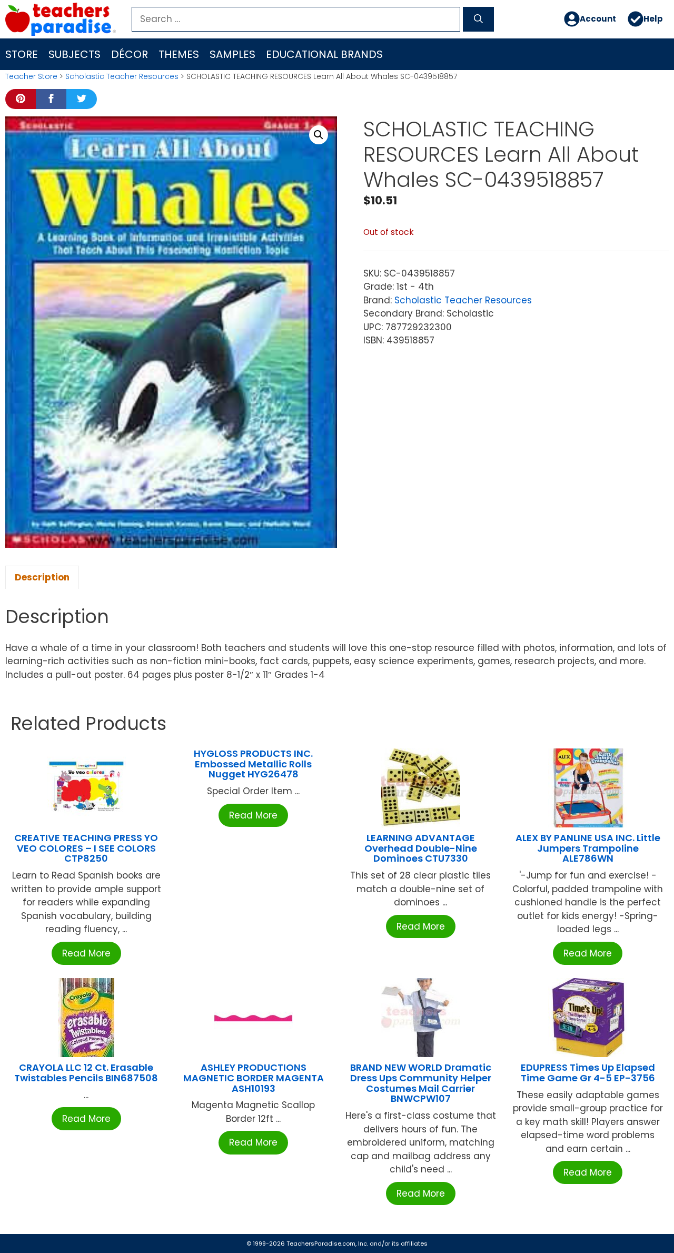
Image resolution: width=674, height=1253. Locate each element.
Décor (129, 54)
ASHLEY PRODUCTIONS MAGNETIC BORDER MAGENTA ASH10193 (253, 1078)
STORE (21, 54)
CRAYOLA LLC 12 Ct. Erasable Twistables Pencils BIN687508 (86, 1072)
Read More (86, 953)
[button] (318, 134)
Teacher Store (31, 76)
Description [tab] (42, 577)
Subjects (74, 54)
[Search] (478, 19)
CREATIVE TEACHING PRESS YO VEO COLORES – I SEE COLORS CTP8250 (86, 848)
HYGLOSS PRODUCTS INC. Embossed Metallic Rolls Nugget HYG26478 (253, 764)
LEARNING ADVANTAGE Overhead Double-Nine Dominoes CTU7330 (420, 848)
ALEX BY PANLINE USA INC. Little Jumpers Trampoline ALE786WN (588, 848)
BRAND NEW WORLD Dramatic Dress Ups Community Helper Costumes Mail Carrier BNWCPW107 (420, 1083)
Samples (232, 54)
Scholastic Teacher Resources (122, 76)
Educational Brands (324, 54)
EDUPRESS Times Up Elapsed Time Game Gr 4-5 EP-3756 (588, 1072)
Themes (178, 54)
